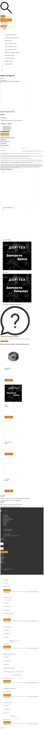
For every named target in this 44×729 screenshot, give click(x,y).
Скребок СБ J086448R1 (7, 239)
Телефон (5, 633)
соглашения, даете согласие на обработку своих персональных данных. (2, 561)
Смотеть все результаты (6, 20)
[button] (4, 131)
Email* (4, 610)
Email (4, 712)
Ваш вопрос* (6, 643)
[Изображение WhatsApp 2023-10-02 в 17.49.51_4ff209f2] (14, 110)
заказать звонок (6, 532)
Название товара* (7, 668)
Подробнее (9, 380)
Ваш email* (6, 691)
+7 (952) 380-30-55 (4, 21)
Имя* (1, 542)
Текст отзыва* (6, 719)
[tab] (22, 136)
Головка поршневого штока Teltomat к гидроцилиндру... (12, 304)
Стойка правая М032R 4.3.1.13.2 (8, 207)
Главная (2, 78)
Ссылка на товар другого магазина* (12, 671)
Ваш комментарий (7, 678)
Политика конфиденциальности (8, 571)
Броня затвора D (5, 272)
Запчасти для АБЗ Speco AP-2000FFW (12, 81)
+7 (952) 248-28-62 (4, 23)
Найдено (3, 17)
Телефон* (2, 546)
